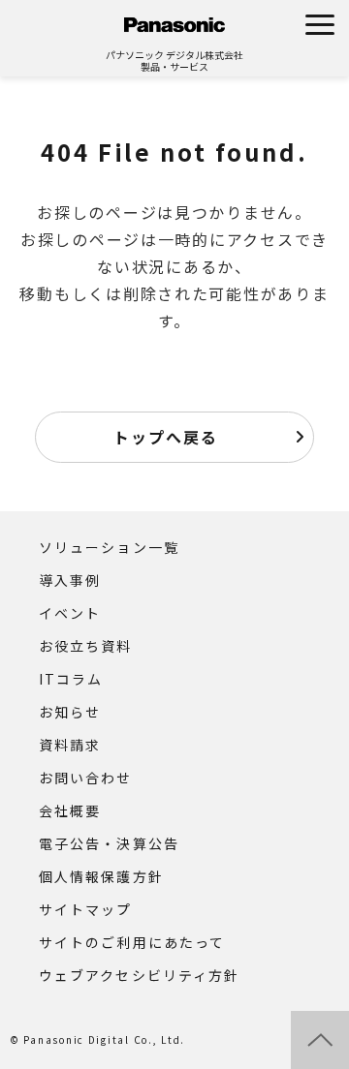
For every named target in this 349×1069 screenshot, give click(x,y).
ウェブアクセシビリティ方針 (139, 975)
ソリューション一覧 (109, 547)
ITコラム (71, 678)
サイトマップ (86, 909)
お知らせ (70, 711)
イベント (70, 613)
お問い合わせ (86, 777)
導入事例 (70, 580)
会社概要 (70, 810)
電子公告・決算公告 (109, 843)
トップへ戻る (165, 436)
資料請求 (70, 744)
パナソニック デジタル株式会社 (174, 54)
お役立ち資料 (86, 646)
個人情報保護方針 (101, 876)
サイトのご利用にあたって (132, 942)
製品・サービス (174, 66)
